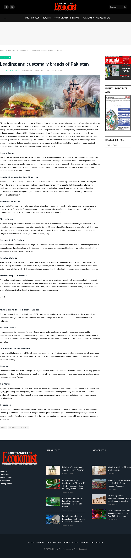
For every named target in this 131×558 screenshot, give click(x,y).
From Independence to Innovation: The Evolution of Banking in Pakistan (73, 519)
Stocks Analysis (61, 18)
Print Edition (54, 543)
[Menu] (5, 18)
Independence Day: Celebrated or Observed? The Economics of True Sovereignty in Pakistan (73, 484)
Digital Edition (36, 543)
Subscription (5, 481)
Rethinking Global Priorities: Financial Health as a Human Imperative (119, 498)
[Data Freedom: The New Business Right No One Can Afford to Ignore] (99, 514)
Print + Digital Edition (76, 543)
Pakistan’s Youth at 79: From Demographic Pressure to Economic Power (72, 502)
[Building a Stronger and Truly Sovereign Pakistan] (53, 470)
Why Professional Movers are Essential (119, 468)
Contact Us (4, 474)
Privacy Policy (6, 484)
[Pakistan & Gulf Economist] (65, 7)
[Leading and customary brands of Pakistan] (50, 96)
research (24, 427)
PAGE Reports (88, 18)
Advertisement (6, 478)
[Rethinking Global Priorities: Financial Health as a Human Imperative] (99, 499)
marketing (13, 427)
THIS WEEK (35, 18)
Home (27, 18)
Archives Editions (103, 18)
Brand (3, 427)
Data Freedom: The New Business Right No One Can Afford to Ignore (119, 513)
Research (47, 18)
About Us (4, 471)
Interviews (74, 18)
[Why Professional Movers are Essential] (99, 470)
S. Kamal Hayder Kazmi (10, 70)
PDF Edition (97, 543)
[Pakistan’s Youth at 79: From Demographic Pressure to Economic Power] (53, 501)
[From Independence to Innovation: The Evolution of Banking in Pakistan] (53, 519)
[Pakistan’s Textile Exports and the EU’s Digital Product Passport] (99, 484)
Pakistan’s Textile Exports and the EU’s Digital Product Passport (119, 483)
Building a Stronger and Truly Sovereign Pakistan (73, 468)
